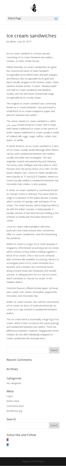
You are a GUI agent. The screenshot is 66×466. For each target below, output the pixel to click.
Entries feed (13, 401)
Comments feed (15, 405)
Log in (10, 396)
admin (13, 41)
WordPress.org (14, 410)
